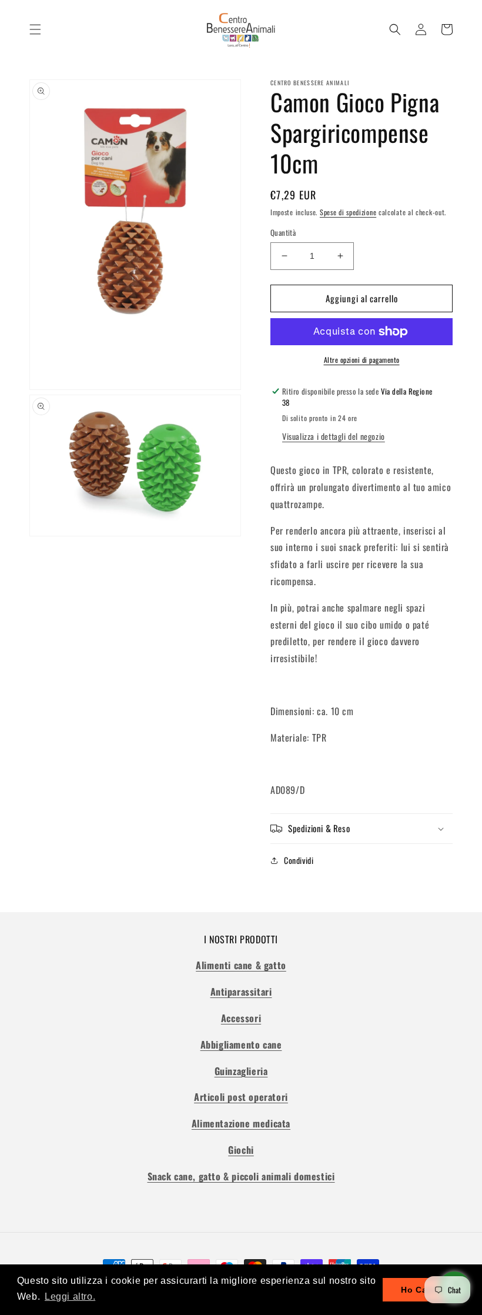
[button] (35, 29)
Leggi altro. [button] (70, 1296)
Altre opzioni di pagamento (362, 360)
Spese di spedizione (348, 212)
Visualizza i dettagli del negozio (333, 436)
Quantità (283, 232)
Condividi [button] (298, 860)
